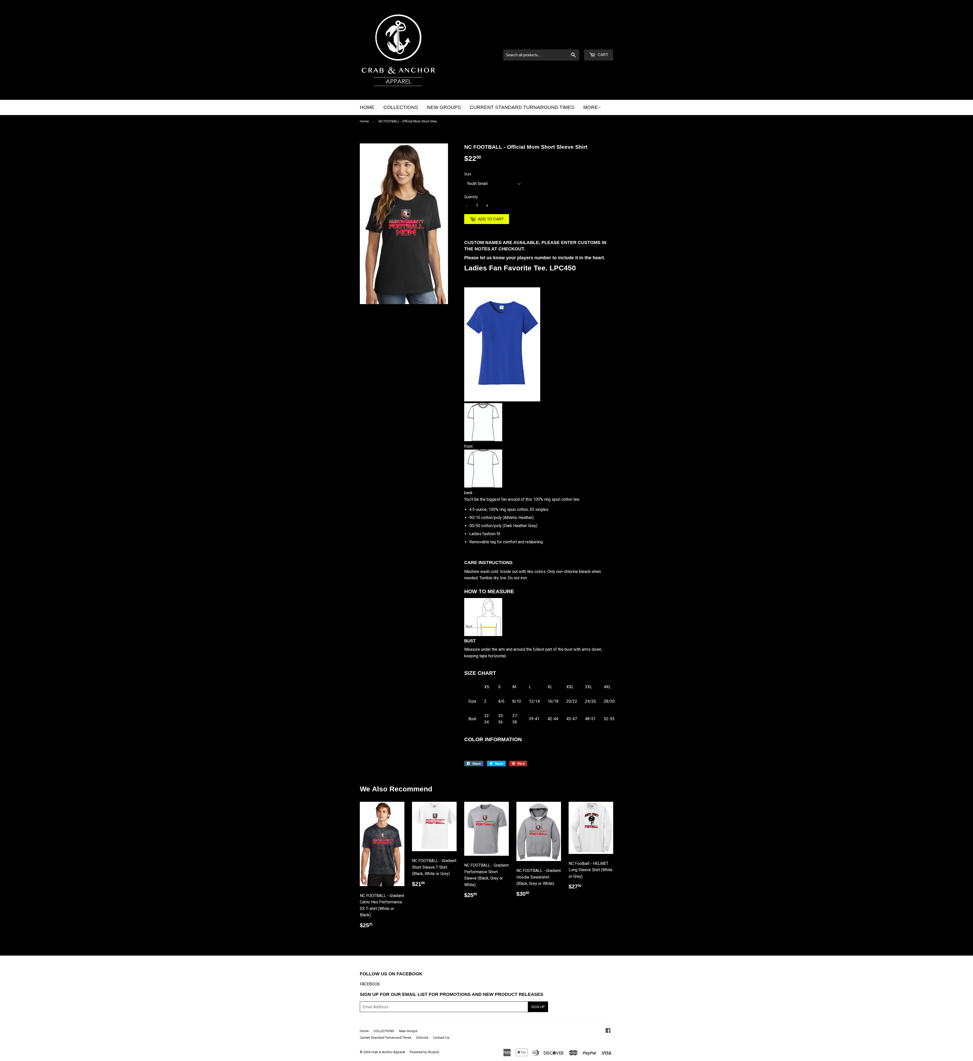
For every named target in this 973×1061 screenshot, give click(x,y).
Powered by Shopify (424, 1052)
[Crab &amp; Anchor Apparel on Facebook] (608, 1031)
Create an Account (598, 43)
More (590, 107)
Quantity (471, 197)
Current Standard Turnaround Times (522, 107)
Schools (422, 1037)
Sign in (570, 43)
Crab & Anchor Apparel (388, 1052)
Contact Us (441, 1037)
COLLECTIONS (400, 107)
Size (467, 174)
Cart (602, 54)
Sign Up (538, 1007)
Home (367, 107)
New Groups (444, 107)
